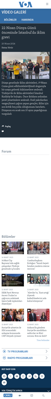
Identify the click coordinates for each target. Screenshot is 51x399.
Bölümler (10, 20)
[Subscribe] (4, 382)
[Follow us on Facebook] (4, 376)
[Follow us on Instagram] (23, 376)
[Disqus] (25, 189)
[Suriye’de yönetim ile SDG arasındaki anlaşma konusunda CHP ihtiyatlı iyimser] (13, 315)
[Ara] (43, 395)
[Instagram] (31, 395)
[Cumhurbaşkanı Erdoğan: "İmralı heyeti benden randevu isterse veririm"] (38, 248)
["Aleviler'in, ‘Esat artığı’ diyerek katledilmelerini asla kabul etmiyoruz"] (38, 280)
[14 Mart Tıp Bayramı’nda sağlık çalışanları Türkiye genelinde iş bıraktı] (13, 248)
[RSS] (35, 376)
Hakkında (27, 20)
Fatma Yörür (7, 48)
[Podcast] (42, 376)
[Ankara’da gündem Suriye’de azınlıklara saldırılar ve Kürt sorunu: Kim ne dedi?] (38, 315)
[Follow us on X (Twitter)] (10, 376)
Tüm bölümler (43, 340)
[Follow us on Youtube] (16, 376)
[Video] (20, 395)
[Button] (6, 127)
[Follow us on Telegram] (29, 376)
